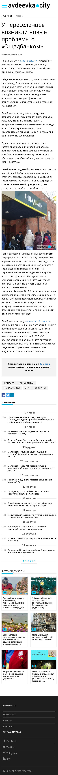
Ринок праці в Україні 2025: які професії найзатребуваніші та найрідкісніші (27, 527)
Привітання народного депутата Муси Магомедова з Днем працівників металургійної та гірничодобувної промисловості (31, 419)
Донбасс (9, 383)
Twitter (10, 747)
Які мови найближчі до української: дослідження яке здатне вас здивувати (31, 551)
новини (7, 15)
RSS (8, 758)
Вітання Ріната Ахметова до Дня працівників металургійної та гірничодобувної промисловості (32, 441)
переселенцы (12, 387)
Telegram (45, 363)
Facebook (11, 741)
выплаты (40, 387)
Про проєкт (9, 714)
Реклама (7, 720)
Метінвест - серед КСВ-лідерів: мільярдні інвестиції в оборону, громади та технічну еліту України (31, 468)
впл (27, 387)
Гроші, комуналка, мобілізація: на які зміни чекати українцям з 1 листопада (28, 492)
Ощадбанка (26, 383)
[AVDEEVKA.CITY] (29, 5)
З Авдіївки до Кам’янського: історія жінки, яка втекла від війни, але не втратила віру (30, 504)
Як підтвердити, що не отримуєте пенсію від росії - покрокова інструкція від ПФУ (32, 516)
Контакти (8, 726)
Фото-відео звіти (13, 571)
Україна (19, 15)
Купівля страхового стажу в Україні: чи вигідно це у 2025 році (32, 539)
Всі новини (29, 561)
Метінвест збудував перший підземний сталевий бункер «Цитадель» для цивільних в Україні (30, 454)
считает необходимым (38, 321)
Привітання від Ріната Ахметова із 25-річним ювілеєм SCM (30, 481)
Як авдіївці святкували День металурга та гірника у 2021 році (28, 432)
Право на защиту (28, 60)
